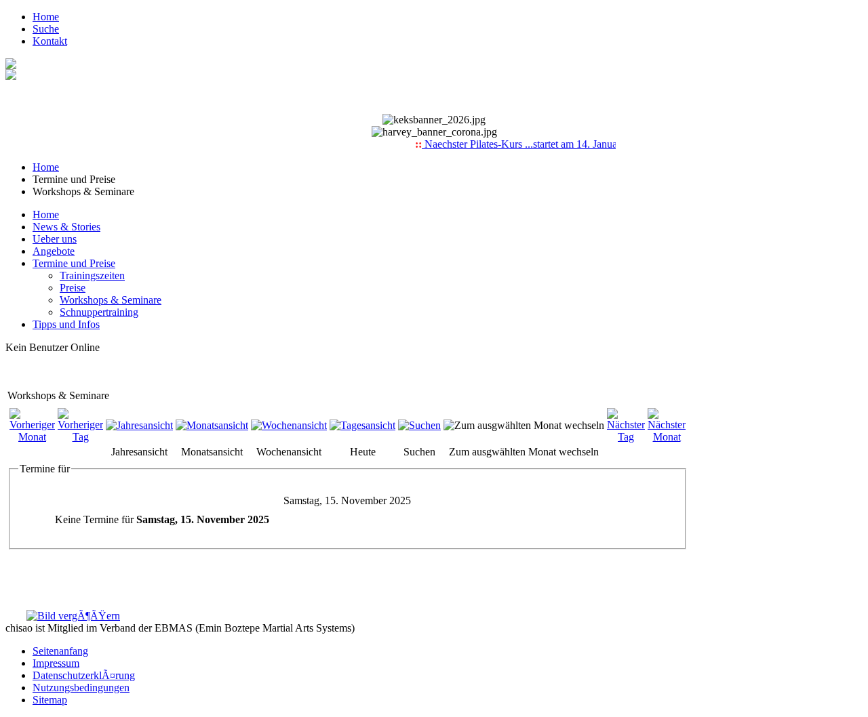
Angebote (54, 251)
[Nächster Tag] (626, 437)
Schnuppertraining (99, 312)
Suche (46, 29)
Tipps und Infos (66, 324)
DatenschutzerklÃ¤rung (84, 675)
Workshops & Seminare (110, 300)
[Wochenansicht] (289, 425)
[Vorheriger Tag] (80, 437)
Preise (72, 287)
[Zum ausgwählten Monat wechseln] (523, 425)
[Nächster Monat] (667, 437)
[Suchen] (419, 425)
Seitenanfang (60, 651)
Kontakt (50, 41)
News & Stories (66, 226)
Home (46, 16)
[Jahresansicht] (139, 425)
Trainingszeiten (92, 275)
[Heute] (362, 425)
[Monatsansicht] (212, 425)
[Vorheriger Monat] (32, 437)
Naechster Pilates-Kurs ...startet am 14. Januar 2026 (528, 144)
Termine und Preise (74, 263)
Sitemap (50, 699)
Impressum (56, 663)
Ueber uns (55, 239)
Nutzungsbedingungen (81, 687)
